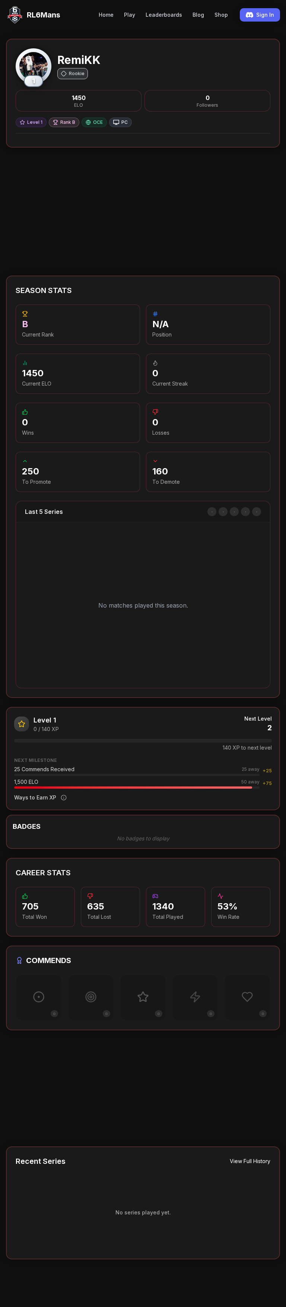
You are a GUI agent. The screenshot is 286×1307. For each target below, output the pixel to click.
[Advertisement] (143, 212)
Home (106, 15)
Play (129, 15)
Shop (221, 15)
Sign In (265, 15)
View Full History (250, 1161)
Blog (198, 15)
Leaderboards (164, 15)
